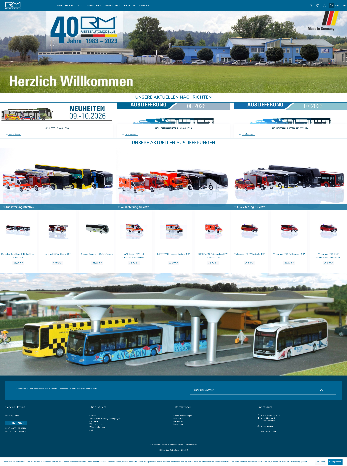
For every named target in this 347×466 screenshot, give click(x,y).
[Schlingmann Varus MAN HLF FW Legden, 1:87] (328, 229)
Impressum (178, 424)
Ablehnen (321, 461)
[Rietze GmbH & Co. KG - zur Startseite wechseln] (30, 5)
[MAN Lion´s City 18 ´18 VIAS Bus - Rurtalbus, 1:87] (57, 229)
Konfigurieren (335, 461)
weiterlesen (14, 133)
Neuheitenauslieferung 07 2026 (290, 128)
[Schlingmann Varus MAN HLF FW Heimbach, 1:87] (288, 229)
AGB (91, 430)
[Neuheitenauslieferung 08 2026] (173, 113)
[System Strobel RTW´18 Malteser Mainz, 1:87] (96, 229)
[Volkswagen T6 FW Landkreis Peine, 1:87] (173, 229)
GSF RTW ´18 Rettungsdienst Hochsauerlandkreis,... (212, 256)
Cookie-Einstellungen (183, 415)
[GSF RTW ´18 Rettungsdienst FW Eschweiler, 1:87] (133, 229)
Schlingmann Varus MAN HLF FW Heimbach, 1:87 (288, 256)
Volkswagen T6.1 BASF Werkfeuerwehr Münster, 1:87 (249, 256)
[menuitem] (60, 5)
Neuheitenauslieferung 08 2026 (173, 128)
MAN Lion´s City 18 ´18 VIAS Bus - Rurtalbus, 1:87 (57, 256)
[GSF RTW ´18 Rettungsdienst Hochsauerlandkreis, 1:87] (212, 229)
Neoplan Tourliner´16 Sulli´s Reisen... (18, 254)
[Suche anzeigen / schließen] (311, 5)
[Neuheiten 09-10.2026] (56, 113)
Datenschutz (179, 421)
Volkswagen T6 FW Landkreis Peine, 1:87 (173, 256)
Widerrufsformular (97, 427)
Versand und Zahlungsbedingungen (104, 418)
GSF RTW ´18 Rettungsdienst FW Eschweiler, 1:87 (133, 256)
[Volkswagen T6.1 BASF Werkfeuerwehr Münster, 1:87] (249, 229)
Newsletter (178, 418)
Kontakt (92, 415)
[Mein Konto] (324, 5)
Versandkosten (191, 445)
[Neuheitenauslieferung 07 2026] (290, 113)
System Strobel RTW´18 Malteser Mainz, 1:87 (97, 256)
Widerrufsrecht (96, 424)
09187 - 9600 (16, 423)
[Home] (60, 5)
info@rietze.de (267, 426)
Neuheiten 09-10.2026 (57, 128)
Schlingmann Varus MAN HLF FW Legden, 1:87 (328, 256)
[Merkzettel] (317, 5)
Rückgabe (93, 421)
